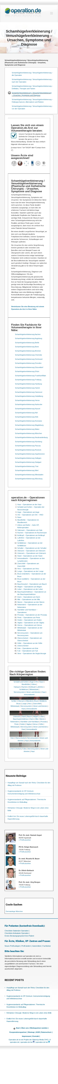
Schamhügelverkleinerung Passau (28, 446)
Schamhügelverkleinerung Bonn (27, 347)
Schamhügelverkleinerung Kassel (27, 409)
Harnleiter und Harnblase (29, 722)
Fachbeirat (47, 946)
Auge (32, 682)
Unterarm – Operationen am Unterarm (31, 553)
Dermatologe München (14, 911)
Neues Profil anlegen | (13, 946)
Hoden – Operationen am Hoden (29, 620)
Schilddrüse (23, 689)
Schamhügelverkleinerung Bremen (28, 351)
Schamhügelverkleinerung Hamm (27, 388)
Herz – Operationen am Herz (28, 569)
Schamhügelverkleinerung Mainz (27, 429)
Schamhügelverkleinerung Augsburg (28, 338)
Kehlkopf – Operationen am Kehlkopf (31, 535)
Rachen (24, 687)
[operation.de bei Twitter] (49, 1042)
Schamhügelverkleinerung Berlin (27, 343)
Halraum (17, 687)
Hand (24, 716)
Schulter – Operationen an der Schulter (32, 548)
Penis (16, 724)
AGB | (38, 1032)
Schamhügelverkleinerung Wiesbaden (29, 475)
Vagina (28, 724)
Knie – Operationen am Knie (27, 648)
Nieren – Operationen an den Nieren (30, 602)
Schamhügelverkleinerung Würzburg (28, 479)
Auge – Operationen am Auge (28, 512)
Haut (43, 692)
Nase (19, 517)
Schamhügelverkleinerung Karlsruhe (28, 404)
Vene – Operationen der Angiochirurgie (31, 653)
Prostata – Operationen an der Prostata (32, 615)
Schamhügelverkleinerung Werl (26, 470)
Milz (36, 719)
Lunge (24, 704)
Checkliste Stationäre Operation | (17, 931)
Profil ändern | (26, 946)
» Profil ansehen (25, 840)
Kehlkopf (32, 687)
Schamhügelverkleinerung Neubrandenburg (31, 437)
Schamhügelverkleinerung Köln (26, 417)
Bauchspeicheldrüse (20, 719)
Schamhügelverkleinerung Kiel (26, 413)
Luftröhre (40, 687)
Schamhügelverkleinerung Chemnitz (28, 355)
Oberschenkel (20, 738)
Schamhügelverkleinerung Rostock (28, 450)
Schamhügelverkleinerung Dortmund (28, 359)
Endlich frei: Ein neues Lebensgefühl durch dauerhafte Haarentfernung (26, 1020)
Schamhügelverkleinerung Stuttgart (28, 462)
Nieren (42, 719)
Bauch (29, 716)
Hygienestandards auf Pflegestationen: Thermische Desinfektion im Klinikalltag (25, 1006)
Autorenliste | (37, 946)
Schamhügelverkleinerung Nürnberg (28, 442)
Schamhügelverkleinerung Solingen (28, 458)
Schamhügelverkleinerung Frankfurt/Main (30, 376)
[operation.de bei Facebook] (33, 1042)
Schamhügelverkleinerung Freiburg (28, 380)
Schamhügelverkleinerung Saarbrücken (30, 454)
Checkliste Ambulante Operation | (17, 933)
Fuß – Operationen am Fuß (27, 651)
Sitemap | (31, 1032)
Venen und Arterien (33, 692)
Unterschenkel (22, 646)
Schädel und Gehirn (21, 682)
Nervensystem (19, 692)
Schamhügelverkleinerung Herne (27, 400)
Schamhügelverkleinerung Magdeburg (29, 425)
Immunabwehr (29, 694)
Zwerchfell (37, 704)
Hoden (22, 724)
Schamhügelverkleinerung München (28, 433)
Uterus (35, 724)
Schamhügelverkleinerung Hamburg (28, 384)
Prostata (44, 722)
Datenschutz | (46, 1032)
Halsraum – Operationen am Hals (29, 530)
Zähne (33, 684)
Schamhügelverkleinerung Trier (27, 466)
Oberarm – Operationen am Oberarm (31, 551)
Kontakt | (36, 1036)
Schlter (14, 701)
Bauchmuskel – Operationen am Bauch (32, 584)
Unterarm (16, 716)
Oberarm (21, 701)
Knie (12, 738)
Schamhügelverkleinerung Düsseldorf (29, 367)
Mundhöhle (26, 684)
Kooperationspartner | (18, 1032)
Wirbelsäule (34, 689)
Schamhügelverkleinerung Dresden (28, 363)
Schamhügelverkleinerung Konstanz (28, 421)
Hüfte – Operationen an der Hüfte (29, 643)
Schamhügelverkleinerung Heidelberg (29, 396)
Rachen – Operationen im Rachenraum (32, 533)
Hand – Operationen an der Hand (29, 556)
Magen (35, 716)
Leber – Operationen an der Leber (30, 589)
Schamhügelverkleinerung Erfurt (27, 371)
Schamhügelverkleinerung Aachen (28, 334)
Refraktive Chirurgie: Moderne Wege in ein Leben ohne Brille (29, 1013)
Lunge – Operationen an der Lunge (30, 571)
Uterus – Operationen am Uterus (29, 625)
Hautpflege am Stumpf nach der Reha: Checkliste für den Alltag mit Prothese (27, 989)
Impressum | (27, 1036)
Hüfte (41, 724)
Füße (24, 749)
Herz (30, 704)
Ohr (36, 682)
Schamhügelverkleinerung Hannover (28, 392)
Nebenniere (14, 722)
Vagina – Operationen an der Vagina (30, 623)
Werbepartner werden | (39, 1028)
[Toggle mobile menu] (51, 13)
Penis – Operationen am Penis (28, 617)
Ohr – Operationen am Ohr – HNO (30, 515)
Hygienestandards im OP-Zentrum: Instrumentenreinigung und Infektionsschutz (28, 997)
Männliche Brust (32, 701)
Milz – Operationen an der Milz (28, 599)
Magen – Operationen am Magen (29, 587)
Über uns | (25, 1028)
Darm (32, 719)
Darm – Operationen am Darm (28, 597)
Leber (42, 716)
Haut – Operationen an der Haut (29, 504)
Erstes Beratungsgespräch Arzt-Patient (19, 936)
